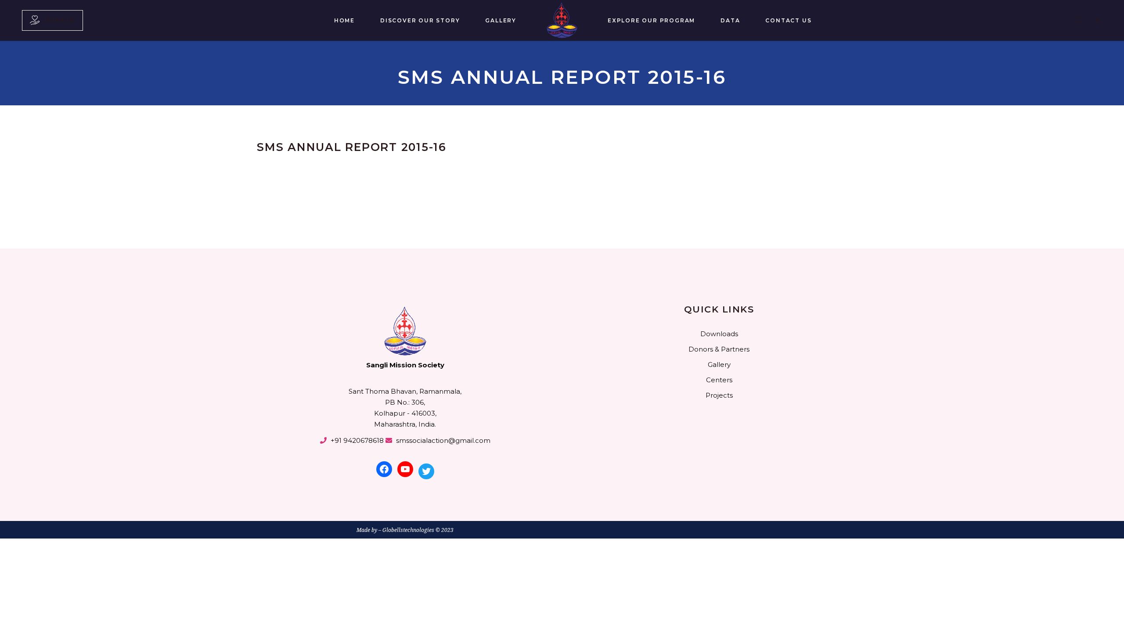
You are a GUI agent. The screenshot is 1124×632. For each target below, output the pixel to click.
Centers (719, 380)
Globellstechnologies (408, 530)
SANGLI (279, 133)
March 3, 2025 (312, 133)
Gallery (719, 364)
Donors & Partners (718, 349)
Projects (719, 395)
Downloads (719, 334)
